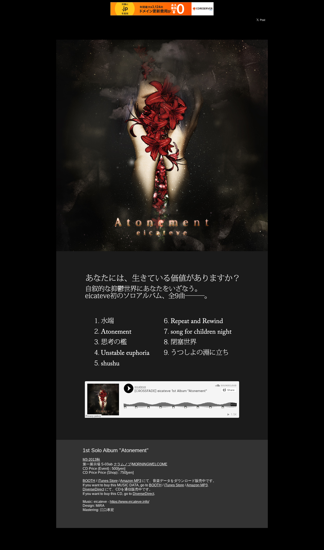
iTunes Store (108, 481)
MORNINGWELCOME (149, 464)
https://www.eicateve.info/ (129, 502)
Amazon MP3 (130, 481)
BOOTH (89, 481)
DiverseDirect (93, 489)
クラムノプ (122, 464)
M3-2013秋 (91, 459)
